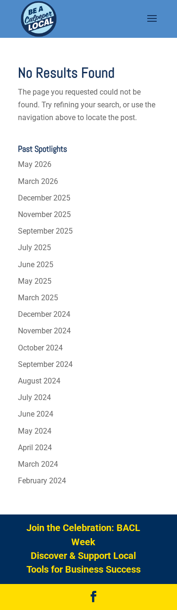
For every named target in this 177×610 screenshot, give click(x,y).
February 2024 (42, 480)
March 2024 (38, 464)
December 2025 (44, 197)
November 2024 (44, 330)
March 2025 (38, 297)
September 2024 (45, 364)
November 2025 (44, 214)
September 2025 (45, 231)
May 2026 (34, 164)
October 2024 (40, 347)
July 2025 (34, 247)
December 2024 (44, 314)
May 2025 (34, 281)
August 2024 (39, 380)
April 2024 (35, 447)
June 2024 (35, 414)
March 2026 (38, 181)
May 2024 (34, 431)
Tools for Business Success (83, 569)
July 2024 (34, 397)
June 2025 (35, 264)
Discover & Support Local (83, 555)
